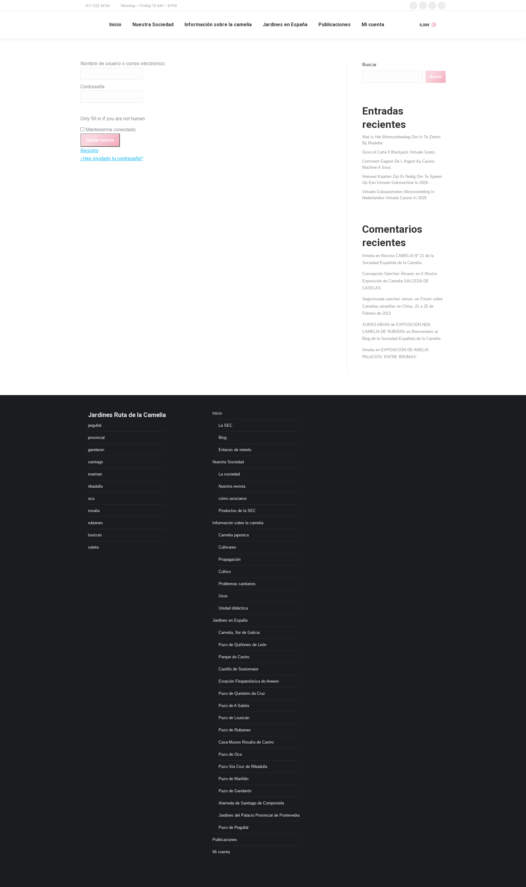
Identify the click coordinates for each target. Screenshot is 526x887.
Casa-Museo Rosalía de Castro (246, 742)
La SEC (225, 425)
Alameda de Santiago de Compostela (251, 803)
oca (91, 498)
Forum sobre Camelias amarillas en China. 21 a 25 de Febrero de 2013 (402, 306)
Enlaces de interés (235, 449)
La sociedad (229, 474)
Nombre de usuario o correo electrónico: (123, 63)
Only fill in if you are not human (112, 119)
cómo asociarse (233, 498)
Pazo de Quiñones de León (242, 644)
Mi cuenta (221, 852)
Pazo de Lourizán (234, 718)
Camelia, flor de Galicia (239, 632)
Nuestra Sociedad (228, 462)
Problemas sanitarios (237, 583)
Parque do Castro (234, 657)
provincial (96, 437)
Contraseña (92, 87)
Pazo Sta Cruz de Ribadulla (243, 766)
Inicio (217, 413)
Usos (223, 596)
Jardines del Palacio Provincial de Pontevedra (259, 815)
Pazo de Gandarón (235, 791)
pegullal (94, 425)
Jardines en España (229, 620)
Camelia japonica (234, 535)
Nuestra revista (232, 486)
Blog (222, 437)
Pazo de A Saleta (234, 705)
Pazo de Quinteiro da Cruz (242, 693)
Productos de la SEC (237, 510)
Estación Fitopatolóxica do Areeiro (249, 681)
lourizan (95, 535)
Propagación (229, 559)
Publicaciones (224, 839)
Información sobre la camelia (237, 523)
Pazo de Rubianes (235, 730)
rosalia (94, 510)
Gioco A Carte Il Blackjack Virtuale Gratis (398, 152)
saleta (93, 547)
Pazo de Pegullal (233, 827)
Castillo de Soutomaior (238, 669)
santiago (95, 462)
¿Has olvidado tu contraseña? (111, 158)
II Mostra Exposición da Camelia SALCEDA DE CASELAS (399, 280)
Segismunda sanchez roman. (388, 299)
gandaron (96, 449)
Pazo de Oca (230, 754)
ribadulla (95, 486)
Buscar (369, 64)
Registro (89, 151)
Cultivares (227, 547)
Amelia (368, 255)
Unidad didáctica (233, 608)
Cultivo (225, 571)
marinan (95, 474)
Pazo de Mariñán (233, 778)
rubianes (95, 523)
